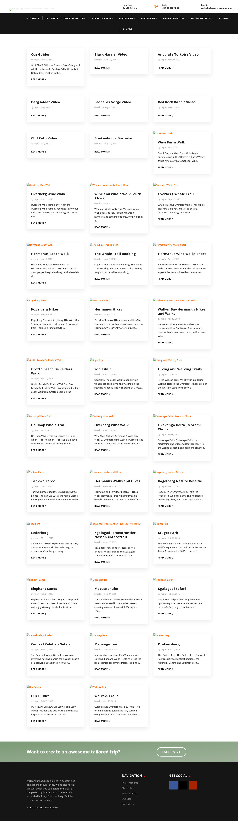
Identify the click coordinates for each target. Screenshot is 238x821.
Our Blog (126, 798)
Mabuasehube (106, 588)
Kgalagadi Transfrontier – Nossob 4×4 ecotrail (116, 535)
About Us (127, 788)
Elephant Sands (44, 588)
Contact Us (128, 804)
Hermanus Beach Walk (50, 254)
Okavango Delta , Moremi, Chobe (180, 427)
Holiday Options (74, 18)
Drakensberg (169, 644)
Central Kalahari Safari (50, 644)
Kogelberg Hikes (44, 309)
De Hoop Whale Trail (48, 425)
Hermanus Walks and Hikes (117, 481)
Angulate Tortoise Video (178, 54)
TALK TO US (171, 751)
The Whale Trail (130, 782)
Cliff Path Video (44, 138)
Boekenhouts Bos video (113, 138)
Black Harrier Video (110, 54)
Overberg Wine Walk (48, 194)
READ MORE (37, 79)
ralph (36, 59)
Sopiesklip (103, 369)
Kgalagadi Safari (172, 588)
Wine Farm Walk (171, 142)
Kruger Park (168, 533)
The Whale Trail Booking (115, 254)
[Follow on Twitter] (183, 785)
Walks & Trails (106, 696)
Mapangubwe (105, 644)
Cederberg (40, 533)
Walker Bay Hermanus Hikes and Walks (181, 311)
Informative (127, 18)
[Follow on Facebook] (173, 785)
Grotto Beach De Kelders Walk (51, 371)
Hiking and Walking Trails (180, 369)
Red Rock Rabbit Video (176, 102)
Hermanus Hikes (108, 309)
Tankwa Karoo (43, 481)
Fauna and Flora (174, 18)
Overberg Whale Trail (176, 194)
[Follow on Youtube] (193, 785)
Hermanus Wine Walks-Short (182, 254)
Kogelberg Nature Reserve (180, 481)
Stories (223, 18)
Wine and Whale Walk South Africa (117, 196)
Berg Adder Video (45, 102)
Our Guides (40, 54)
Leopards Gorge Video (112, 102)
